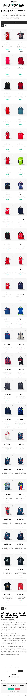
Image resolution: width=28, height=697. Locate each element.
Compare (8, 51)
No (17, 689)
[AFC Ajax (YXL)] (7, 185)
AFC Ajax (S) (20, 144)
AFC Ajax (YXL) (20, 43)
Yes (11, 689)
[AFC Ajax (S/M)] (7, 485)
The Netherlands (12, 8)
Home (2, 8)
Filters (14, 22)
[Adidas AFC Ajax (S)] (20, 135)
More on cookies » (15, 691)
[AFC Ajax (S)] (20, 185)
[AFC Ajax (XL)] (20, 210)
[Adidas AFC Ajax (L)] (7, 60)
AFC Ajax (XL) (20, 219)
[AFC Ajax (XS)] (7, 285)
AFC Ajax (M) (7, 43)
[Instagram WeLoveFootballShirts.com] (12, 677)
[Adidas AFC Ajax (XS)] (7, 135)
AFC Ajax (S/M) (7, 494)
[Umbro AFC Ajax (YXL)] (20, 35)
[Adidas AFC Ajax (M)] (7, 35)
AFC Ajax (17, 8)
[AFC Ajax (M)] (7, 310)
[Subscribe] (20, 671)
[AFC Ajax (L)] (20, 235)
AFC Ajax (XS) (7, 144)
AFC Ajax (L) (7, 69)
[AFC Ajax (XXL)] (20, 485)
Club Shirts (6, 8)
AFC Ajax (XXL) (20, 494)
